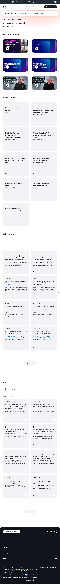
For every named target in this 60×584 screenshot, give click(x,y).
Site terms (10, 574)
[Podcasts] (55, 568)
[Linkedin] (45, 568)
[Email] (40, 571)
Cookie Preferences (34, 574)
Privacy (5, 574)
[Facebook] (43, 568)
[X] (40, 568)
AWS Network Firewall (8, 19)
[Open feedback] (58, 292)
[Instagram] (48, 568)
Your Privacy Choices (20, 574)
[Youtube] (53, 568)
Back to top (29, 580)
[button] (50, 6)
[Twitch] (50, 568)
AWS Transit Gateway (49, 337)
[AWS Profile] (55, 2)
